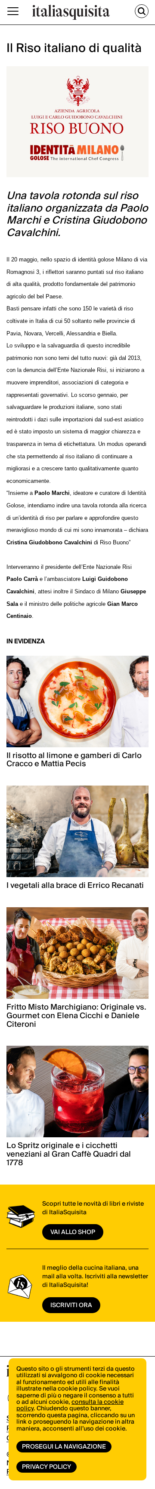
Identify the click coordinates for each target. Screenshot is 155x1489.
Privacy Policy (46, 1467)
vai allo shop (72, 1232)
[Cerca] (142, 11)
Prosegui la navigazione (64, 1447)
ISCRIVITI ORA (71, 1305)
